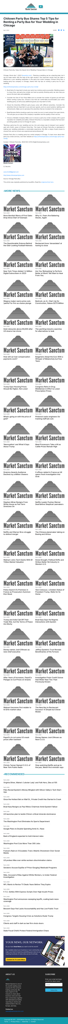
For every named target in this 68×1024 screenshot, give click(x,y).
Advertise (25, 1021)
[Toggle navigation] (41, 6)
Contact (33, 1021)
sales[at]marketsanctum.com (15, 1011)
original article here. (47, 182)
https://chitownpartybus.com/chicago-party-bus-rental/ (20, 87)
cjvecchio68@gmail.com (11, 172)
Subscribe (54, 990)
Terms (6, 1021)
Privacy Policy (15, 1021)
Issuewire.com (26, 75)
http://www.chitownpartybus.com (13, 175)
